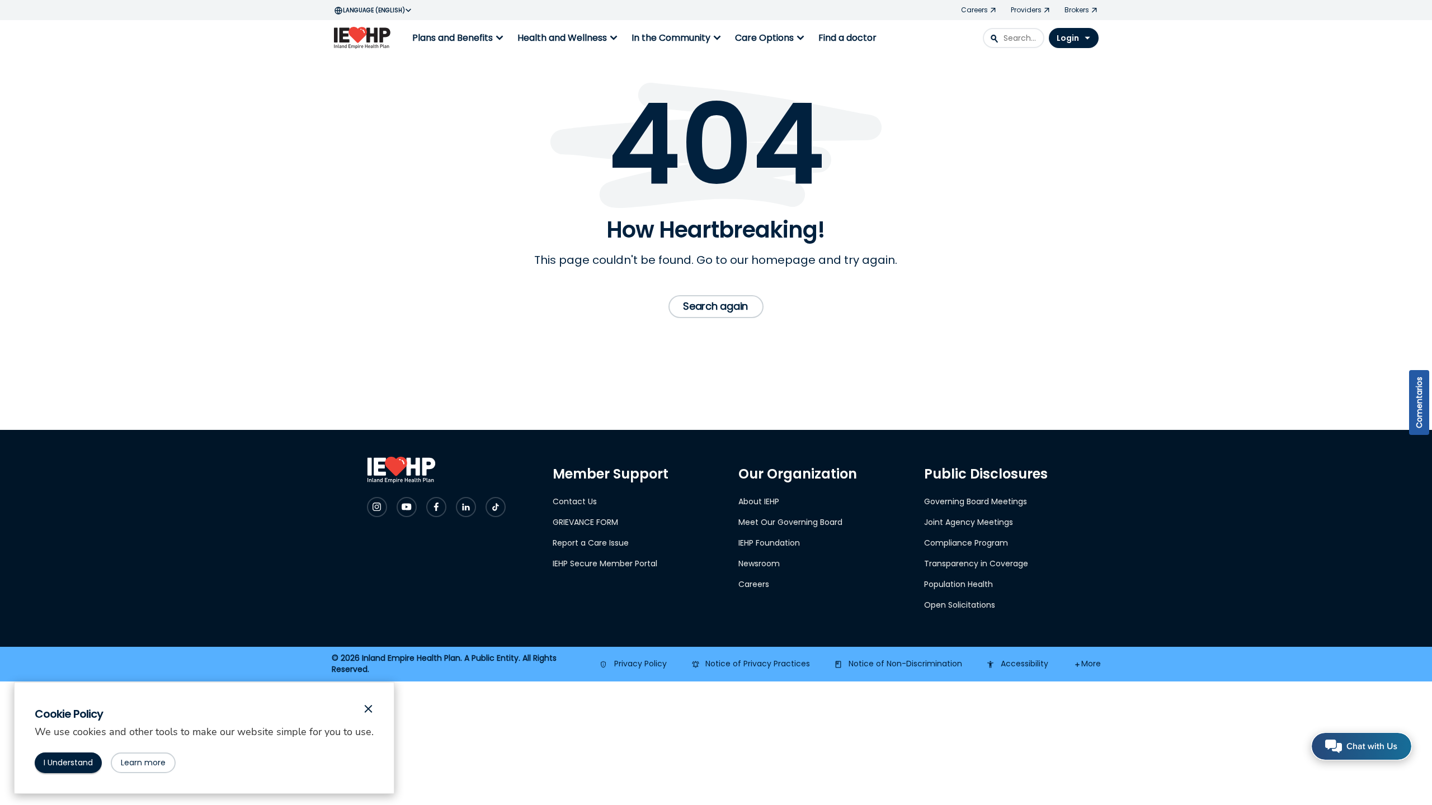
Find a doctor (847, 37)
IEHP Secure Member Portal (605, 563)
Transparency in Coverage (976, 563)
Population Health (958, 584)
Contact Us (575, 501)
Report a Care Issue (591, 542)
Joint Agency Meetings (968, 522)
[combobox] (1013, 38)
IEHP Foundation (769, 542)
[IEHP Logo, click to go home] (364, 38)
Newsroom (759, 563)
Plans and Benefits (459, 38)
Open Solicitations (959, 604)
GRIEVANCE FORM (585, 522)
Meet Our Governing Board (790, 522)
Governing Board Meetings (975, 501)
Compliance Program (966, 542)
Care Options (771, 38)
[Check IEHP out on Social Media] (377, 507)
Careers (753, 584)
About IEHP (758, 501)
